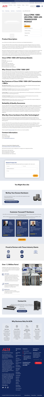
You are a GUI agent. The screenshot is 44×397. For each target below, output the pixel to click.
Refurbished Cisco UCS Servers (18, 369)
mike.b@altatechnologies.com (9, 138)
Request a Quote (27, 26)
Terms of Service (18, 388)
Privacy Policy (33, 395)
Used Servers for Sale (18, 356)
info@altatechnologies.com (28, 354)
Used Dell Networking (18, 380)
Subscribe (38, 362)
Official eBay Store (18, 353)
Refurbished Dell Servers (18, 363)
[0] (41, 6)
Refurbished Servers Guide (18, 386)
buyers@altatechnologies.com (12, 201)
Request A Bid (22, 239)
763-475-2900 (26, 351)
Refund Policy (39, 395)
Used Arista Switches (18, 378)
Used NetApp (18, 375)
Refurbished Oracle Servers (18, 373)
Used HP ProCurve (17, 383)
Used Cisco (18, 358)
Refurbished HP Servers (18, 361)
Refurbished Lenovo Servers (18, 366)
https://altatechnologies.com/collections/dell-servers (11, 146)
